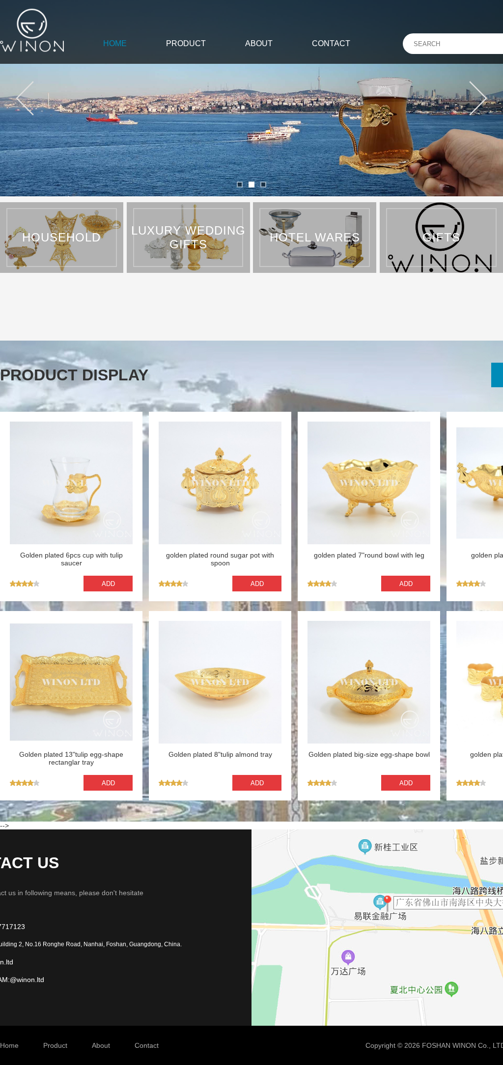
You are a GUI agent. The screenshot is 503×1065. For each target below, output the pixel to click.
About (101, 1045)
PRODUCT (186, 43)
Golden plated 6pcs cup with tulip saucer (71, 559)
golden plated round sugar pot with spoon (220, 559)
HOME (115, 43)
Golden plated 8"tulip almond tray (220, 754)
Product (55, 1045)
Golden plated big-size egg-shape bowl (369, 754)
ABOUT (259, 43)
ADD (108, 583)
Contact (147, 1045)
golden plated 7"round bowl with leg (369, 555)
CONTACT (331, 43)
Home (9, 1045)
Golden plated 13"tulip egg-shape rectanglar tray (71, 758)
